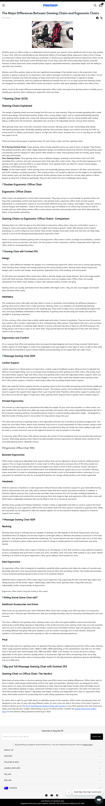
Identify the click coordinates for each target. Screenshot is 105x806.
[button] (52, 750)
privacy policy (88, 744)
